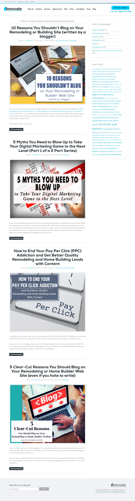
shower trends (108, 140)
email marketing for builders (109, 101)
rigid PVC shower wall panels (102, 137)
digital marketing (117, 91)
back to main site (9, 1)
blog (26, 1)
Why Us (31, 9)
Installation (80, 9)
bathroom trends (117, 84)
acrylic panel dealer (115, 69)
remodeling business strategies (112, 135)
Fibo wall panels (100, 106)
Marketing (72, 41)
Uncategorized (97, 47)
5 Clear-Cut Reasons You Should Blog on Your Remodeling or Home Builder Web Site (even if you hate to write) (46, 111)
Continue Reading (16, 129)
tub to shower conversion (109, 142)
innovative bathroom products (105, 115)
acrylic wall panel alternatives (103, 71)
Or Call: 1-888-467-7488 (121, 11)
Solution (47, 9)
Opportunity (57, 9)
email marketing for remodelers (105, 103)
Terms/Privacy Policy (102, 492)
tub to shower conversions (103, 145)
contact (32, 1)
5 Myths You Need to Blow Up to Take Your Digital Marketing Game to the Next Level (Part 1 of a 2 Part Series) (47, 146)
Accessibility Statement (118, 492)
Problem (39, 9)
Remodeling (96, 40)
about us (20, 1)
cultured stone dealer (105, 92)
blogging (111, 87)
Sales (94, 44)
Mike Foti (29, 41)
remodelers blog (98, 135)
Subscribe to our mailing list (19, 485)
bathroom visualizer (100, 87)
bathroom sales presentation (102, 84)
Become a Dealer (120, 8)
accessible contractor (99, 69)
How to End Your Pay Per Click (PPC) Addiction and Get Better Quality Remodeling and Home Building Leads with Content (47, 257)
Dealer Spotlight (98, 30)
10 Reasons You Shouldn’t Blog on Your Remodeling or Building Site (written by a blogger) (47, 32)
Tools (89, 9)
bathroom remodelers (107, 79)
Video (71, 9)
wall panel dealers (106, 151)
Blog (94, 9)
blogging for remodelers (103, 89)
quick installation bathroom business (109, 133)
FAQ (66, 9)
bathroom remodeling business (105, 81)
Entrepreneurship (62, 41)
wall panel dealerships (111, 154)
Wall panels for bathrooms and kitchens (107, 51)
